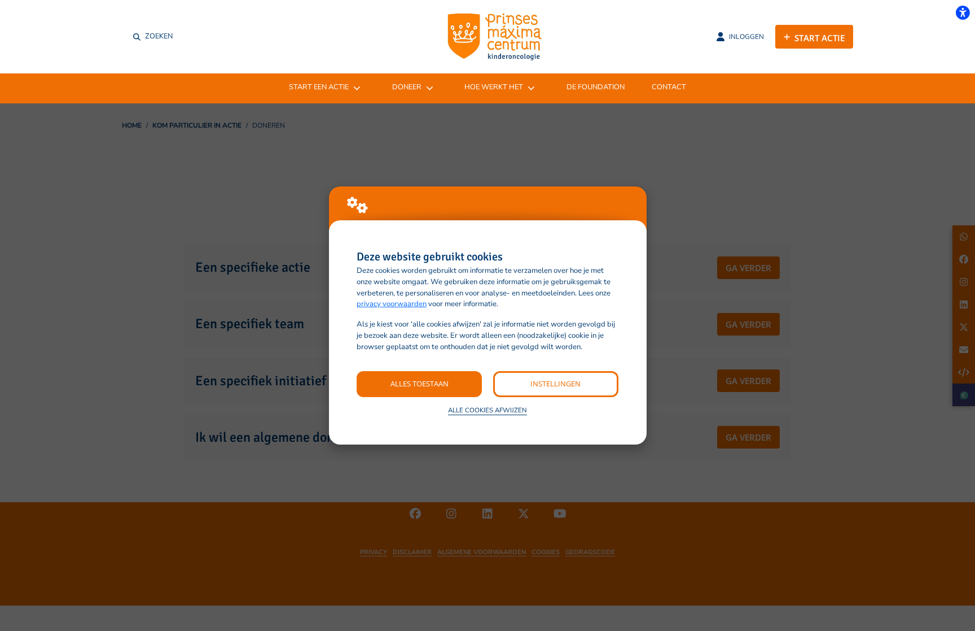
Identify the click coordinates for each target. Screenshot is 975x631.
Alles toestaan (419, 383)
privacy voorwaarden (392, 304)
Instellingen (555, 383)
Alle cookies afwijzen (487, 410)
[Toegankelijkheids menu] (962, 12)
